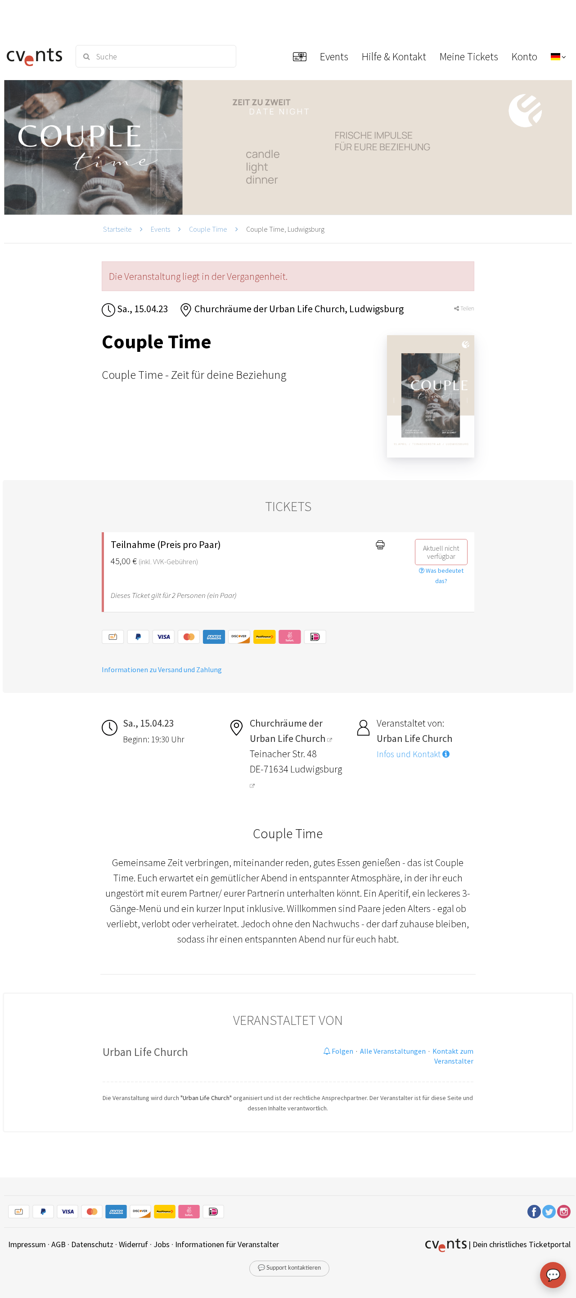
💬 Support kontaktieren (289, 1268)
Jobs (161, 1244)
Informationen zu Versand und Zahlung (162, 669)
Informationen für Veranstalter (227, 1244)
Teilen (466, 308)
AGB (58, 1244)
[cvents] (35, 56)
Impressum (27, 1244)
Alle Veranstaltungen (393, 1050)
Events (160, 229)
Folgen (341, 1050)
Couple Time (208, 229)
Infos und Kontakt (409, 754)
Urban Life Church (145, 1052)
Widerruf (133, 1244)
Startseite (117, 229)
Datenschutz (92, 1244)
